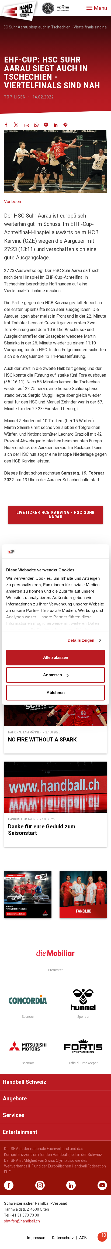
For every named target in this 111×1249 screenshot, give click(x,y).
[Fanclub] (83, 894)
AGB (83, 1238)
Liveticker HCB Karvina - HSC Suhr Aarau (55, 514)
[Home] (19, 10)
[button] (96, 8)
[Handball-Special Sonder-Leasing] (27, 894)
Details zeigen (81, 640)
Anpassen (52, 675)
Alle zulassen (55, 657)
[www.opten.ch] (102, 1240)
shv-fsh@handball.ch (22, 1221)
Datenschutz (63, 1238)
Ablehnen (56, 692)
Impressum (37, 1238)
